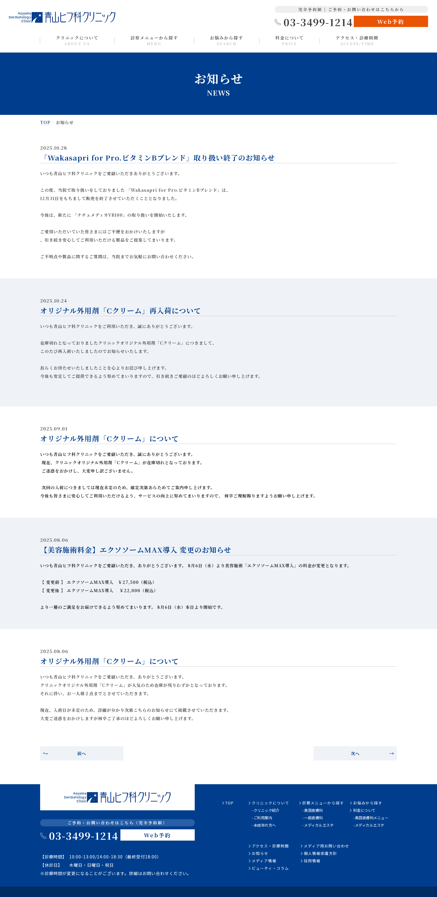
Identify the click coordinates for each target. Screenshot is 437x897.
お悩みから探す (226, 40)
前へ (81, 753)
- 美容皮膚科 (312, 810)
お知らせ (260, 853)
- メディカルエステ (318, 825)
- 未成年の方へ (264, 825)
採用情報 (312, 860)
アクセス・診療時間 (357, 40)
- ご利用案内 (262, 817)
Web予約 (391, 21)
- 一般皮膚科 (312, 817)
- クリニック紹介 (266, 810)
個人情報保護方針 (320, 853)
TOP (45, 122)
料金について (289, 40)
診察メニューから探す (154, 40)
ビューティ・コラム (270, 868)
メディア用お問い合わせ (326, 846)
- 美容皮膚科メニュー (371, 817)
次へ (355, 753)
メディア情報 (264, 860)
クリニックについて (77, 40)
